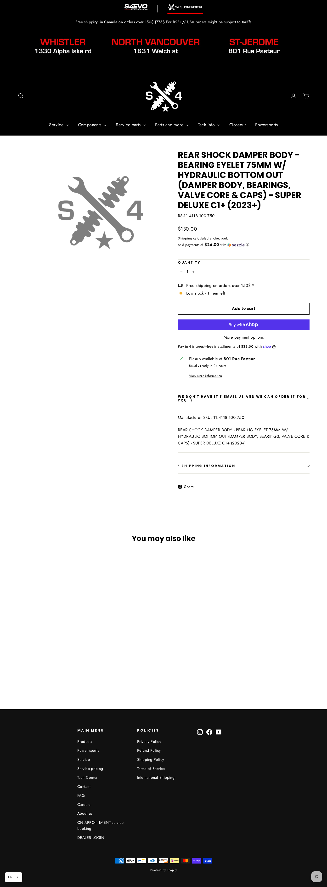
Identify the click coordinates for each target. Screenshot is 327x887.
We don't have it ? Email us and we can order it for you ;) (242, 398)
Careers (83, 804)
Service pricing (90, 768)
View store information (205, 375)
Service (57, 125)
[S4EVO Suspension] (136, 7)
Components (90, 125)
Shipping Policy (150, 759)
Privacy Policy (149, 741)
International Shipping (156, 777)
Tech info (207, 125)
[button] (244, 244)
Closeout (237, 125)
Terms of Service (151, 768)
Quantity (189, 263)
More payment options (244, 337)
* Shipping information (206, 466)
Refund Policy (149, 750)
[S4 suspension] (185, 7)
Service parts (129, 125)
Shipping (185, 238)
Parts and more (170, 125)
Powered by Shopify (163, 870)
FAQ (81, 795)
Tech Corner (87, 777)
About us (84, 813)
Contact (83, 786)
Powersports (266, 125)
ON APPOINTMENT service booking (100, 825)
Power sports (88, 750)
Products (84, 741)
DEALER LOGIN (90, 837)
